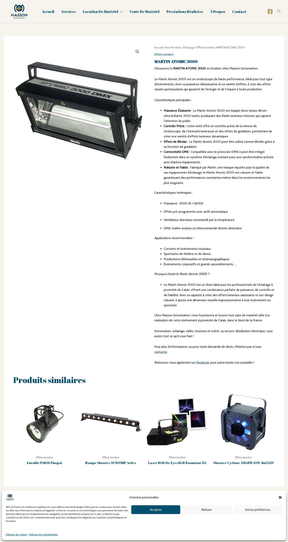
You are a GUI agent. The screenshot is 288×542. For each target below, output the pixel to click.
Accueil (48, 11)
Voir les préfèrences (257, 509)
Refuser (207, 509)
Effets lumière (205, 47)
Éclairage (189, 47)
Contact (239, 11)
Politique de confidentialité (43, 534)
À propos (217, 11)
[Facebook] (270, 11)
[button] (280, 497)
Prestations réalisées (185, 11)
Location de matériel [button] (100, 11)
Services (68, 11)
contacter (160, 352)
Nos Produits (173, 47)
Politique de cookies (16, 534)
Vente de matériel (144, 11)
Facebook (202, 362)
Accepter (156, 509)
